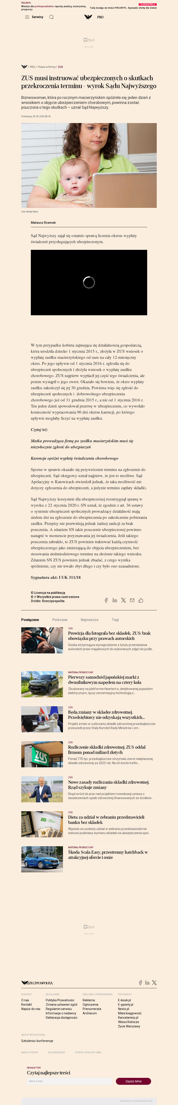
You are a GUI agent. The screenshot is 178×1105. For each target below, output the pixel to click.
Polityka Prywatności (60, 1000)
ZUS (60, 66)
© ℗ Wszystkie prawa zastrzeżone (55, 597)
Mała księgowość (130, 1013)
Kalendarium (56, 1052)
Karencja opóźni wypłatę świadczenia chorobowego (75, 458)
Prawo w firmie (46, 66)
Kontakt (26, 1004)
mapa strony (29, 1052)
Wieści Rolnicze (128, 1022)
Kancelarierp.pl (128, 1017)
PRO (100, 17)
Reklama (89, 1000)
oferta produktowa (88, 1052)
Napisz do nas (30, 1009)
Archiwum (90, 1013)
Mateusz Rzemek (43, 222)
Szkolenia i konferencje (37, 1041)
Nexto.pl (123, 1009)
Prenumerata (92, 1009)
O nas (25, 1000)
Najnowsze (90, 620)
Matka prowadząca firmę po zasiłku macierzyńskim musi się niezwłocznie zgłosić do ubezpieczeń (82, 444)
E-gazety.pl (125, 1004)
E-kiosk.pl (124, 1000)
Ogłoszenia (90, 1004)
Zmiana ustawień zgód (61, 1004)
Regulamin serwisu (59, 1009)
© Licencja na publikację (48, 592)
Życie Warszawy (129, 1026)
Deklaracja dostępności (61, 1017)
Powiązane (30, 620)
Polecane (60, 620)
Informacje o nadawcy (61, 1013)
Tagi (115, 620)
